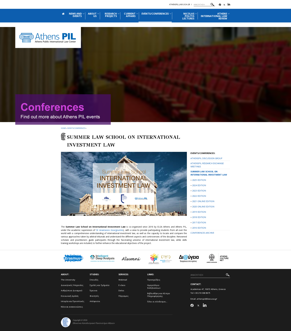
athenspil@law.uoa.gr (207, 298)
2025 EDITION (199, 180)
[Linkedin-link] (229, 4)
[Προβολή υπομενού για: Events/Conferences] (170, 13)
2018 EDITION (199, 217)
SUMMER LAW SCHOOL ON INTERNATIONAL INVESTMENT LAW (209, 173)
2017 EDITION (199, 222)
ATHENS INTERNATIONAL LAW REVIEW (214, 16)
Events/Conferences (76, 128)
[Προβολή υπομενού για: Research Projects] (118, 13)
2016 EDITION (199, 227)
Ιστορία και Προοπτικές (72, 301)
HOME (63, 128)
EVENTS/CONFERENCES (155, 13)
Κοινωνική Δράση (70, 296)
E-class (122, 285)
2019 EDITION (199, 211)
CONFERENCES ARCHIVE (202, 232)
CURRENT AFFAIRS (129, 15)
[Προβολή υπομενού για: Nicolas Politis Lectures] (196, 13)
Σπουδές (94, 279)
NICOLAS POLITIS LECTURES (188, 16)
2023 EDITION (199, 190)
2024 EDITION (199, 185)
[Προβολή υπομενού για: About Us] (98, 13)
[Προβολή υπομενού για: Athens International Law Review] (228, 13)
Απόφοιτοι (95, 301)
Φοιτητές (94, 296)
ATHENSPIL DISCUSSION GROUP (206, 158)
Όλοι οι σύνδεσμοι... (157, 301)
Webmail (123, 279)
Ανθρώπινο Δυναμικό (71, 290)
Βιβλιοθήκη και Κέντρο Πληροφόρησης (158, 295)
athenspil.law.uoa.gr (179, 4)
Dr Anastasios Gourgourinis (109, 230)
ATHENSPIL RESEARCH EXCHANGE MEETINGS (207, 165)
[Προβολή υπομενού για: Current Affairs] (137, 13)
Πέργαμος (123, 296)
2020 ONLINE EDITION (203, 206)
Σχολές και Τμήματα (99, 285)
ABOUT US (92, 15)
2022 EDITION (199, 195)
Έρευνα (93, 290)
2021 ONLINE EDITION (203, 201)
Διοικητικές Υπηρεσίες (72, 285)
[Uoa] (66, 322)
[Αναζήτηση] (212, 5)
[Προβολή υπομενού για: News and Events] (83, 13)
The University (68, 279)
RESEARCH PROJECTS (111, 15)
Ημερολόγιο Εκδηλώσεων (153, 286)
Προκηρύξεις (153, 279)
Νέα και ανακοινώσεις (72, 306)
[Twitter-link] (224, 4)
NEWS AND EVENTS (75, 15)
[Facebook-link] (220, 4)
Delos (121, 290)
